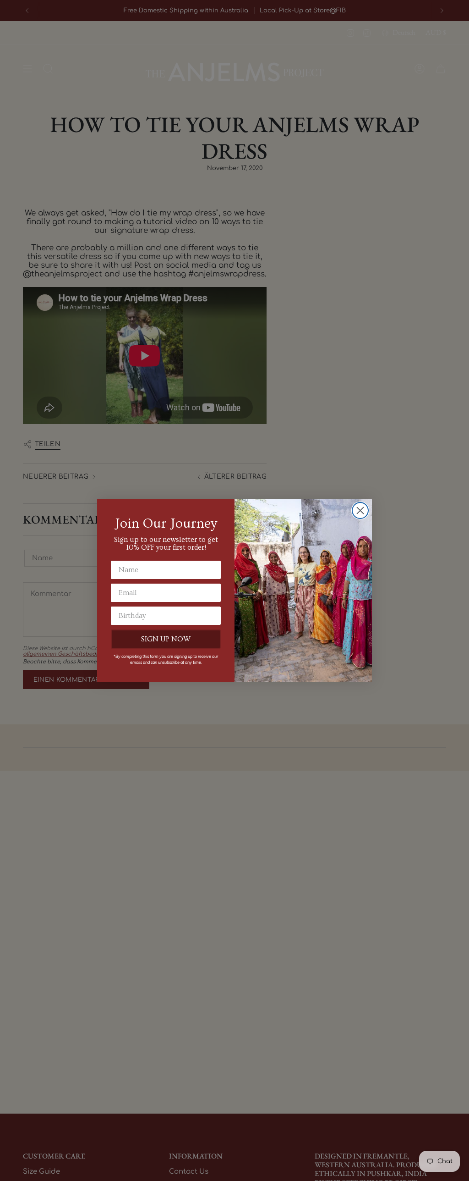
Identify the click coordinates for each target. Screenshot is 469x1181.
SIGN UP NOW (166, 639)
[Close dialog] (360, 510)
